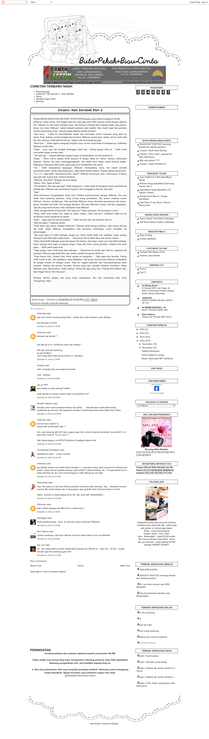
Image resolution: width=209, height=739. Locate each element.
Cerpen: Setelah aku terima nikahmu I (155, 677)
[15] (145, 455)
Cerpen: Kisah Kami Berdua (153, 150)
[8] (159, 452)
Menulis (40, 101)
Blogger (115, 724)
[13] (138, 455)
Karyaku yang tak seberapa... (55, 303)
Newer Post (35, 565)
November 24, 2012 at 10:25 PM (49, 444)
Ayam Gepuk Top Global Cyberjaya (157, 218)
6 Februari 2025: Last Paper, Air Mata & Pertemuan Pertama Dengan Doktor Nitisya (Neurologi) (158, 291)
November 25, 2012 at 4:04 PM (48, 539)
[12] (173, 452)
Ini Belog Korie (149, 285)
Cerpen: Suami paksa (147, 656)
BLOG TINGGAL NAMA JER (155, 310)
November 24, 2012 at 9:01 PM (48, 397)
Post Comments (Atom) (54, 571)
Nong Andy (42, 482)
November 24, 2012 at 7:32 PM (48, 326)
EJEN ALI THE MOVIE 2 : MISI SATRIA (55, 94)
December (147, 344)
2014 (142, 333)
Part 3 (143, 272)
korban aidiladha (148, 238)
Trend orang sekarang (148, 631)
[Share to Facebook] (93, 299)
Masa (39, 96)
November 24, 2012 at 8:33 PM (48, 378)
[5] (150, 452)
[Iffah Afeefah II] (156, 390)
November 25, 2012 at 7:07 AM (48, 525)
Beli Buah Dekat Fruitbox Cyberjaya (157, 222)
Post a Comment (38, 561)
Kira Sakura (42, 531)
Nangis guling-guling (147, 569)
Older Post (125, 565)
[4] (147, 452)
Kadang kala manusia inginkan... (153, 637)
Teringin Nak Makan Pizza (152, 252)
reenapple (42, 518)
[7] (156, 452)
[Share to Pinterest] (96, 299)
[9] (162, 452)
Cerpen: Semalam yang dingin (152, 662)
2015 (142, 329)
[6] (153, 452)
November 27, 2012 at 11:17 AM (49, 555)
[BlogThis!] (87, 299)
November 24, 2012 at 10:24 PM (49, 414)
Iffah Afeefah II (156, 385)
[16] (149, 455)
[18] (170, 473)
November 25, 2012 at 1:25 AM (48, 512)
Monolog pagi (42, 91)
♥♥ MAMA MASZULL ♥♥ (154, 307)
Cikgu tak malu (144, 625)
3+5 (139, 618)
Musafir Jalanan (44, 403)
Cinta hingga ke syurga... (154, 355)
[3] (143, 452)
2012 (142, 340)
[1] (137, 452)
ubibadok (147, 298)
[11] (169, 452)
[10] (166, 452)
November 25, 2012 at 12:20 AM (49, 498)
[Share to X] (90, 299)
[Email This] (84, 299)
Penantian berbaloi (146, 643)
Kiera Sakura (148, 314)
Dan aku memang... (147, 612)
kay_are (41, 545)
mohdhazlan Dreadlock (48, 450)
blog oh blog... (147, 235)
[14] (142, 455)
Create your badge (157, 393)
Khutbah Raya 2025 (46, 99)
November (147, 347)
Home (81, 565)
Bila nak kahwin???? (150, 160)
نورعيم (40, 384)
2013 (142, 337)
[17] (165, 473)
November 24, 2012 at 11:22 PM (49, 457)
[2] (140, 452)
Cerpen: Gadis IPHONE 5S (153, 164)
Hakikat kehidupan (151, 351)
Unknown (41, 313)
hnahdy (40, 365)
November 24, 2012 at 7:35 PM (48, 359)
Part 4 (143, 269)
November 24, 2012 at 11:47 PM (49, 476)
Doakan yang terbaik (150, 255)
